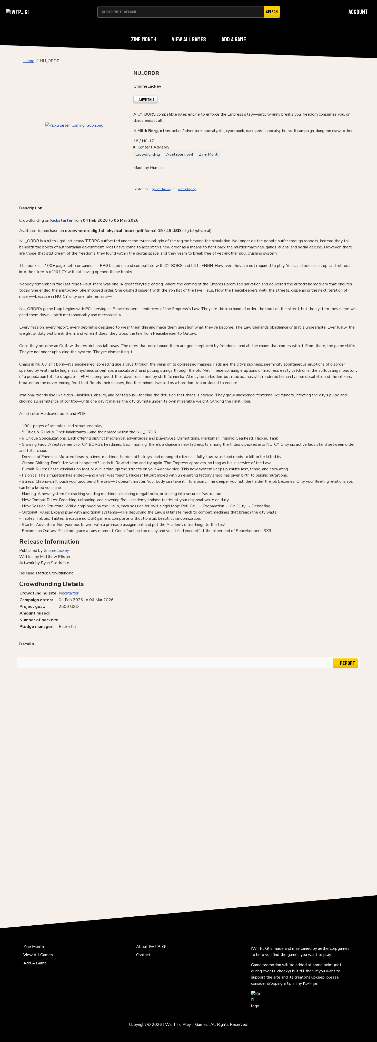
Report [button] (347, 663)
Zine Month (143, 39)
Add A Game (234, 39)
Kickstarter (61, 220)
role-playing (187, 189)
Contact (143, 955)
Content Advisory (153, 147)
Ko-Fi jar (310, 983)
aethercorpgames (334, 948)
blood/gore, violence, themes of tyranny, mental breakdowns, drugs (193, 147)
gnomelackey (161, 189)
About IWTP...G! (151, 947)
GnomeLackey (56, 550)
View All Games (189, 39)
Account (358, 12)
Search (272, 11)
